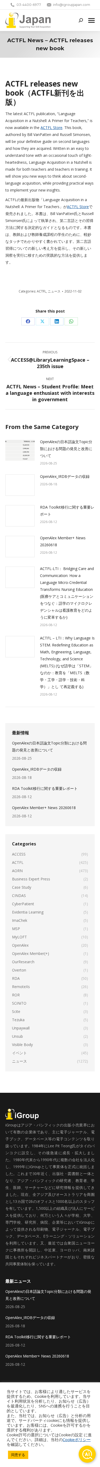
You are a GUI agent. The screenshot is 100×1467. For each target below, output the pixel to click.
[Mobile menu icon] (91, 20)
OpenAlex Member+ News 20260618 (63, 541)
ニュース (54, 291)
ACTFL (41, 291)
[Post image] (20, 450)
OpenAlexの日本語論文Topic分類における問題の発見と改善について (66, 448)
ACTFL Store (51, 127)
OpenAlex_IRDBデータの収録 (65, 476)
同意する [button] (18, 1454)
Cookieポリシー (77, 1439)
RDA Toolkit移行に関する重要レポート (67, 511)
